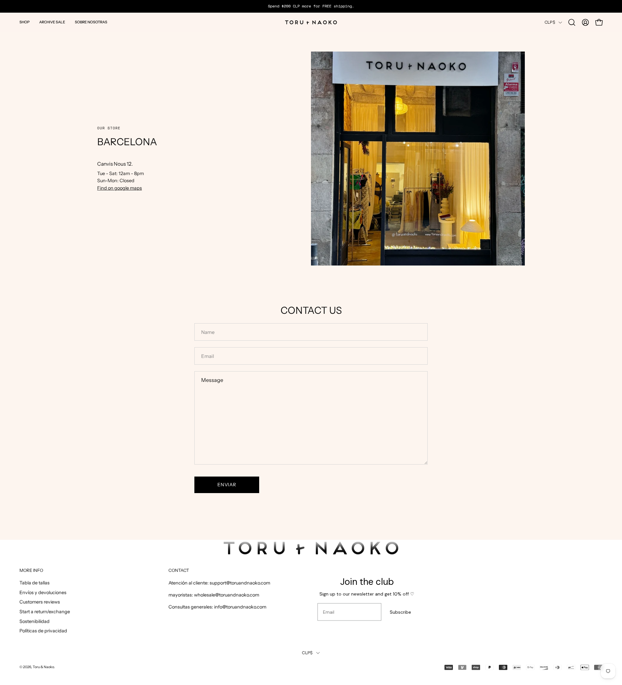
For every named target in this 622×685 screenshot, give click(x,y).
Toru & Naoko (43, 667)
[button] (24, 22)
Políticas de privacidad (43, 631)
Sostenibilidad (34, 621)
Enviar (226, 485)
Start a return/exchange (44, 612)
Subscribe (400, 612)
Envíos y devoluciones (42, 592)
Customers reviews (39, 602)
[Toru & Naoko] (311, 22)
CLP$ (550, 22)
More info (31, 570)
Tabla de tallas (34, 583)
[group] (311, 6)
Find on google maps (119, 188)
